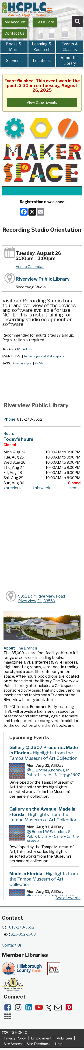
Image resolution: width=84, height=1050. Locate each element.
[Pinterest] (70, 1008)
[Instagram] (19, 1008)
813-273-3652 (21, 927)
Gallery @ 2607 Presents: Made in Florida (43, 753)
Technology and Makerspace (44, 356)
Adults (27, 349)
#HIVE (39, 363)
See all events (68, 898)
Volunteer (64, 1038)
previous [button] (13, 488)
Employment (41, 1038)
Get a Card (45, 22)
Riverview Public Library (43, 279)
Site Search (13, 1044)
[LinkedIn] (30, 1008)
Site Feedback (38, 1044)
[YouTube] (40, 1008)
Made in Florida (43, 879)
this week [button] (41, 488)
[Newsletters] (59, 1008)
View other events (42, 102)
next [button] (73, 488)
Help (58, 1044)
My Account (15, 22)
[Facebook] (9, 1008)
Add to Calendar (30, 266)
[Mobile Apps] (9, 1018)
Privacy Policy (15, 1038)
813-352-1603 (23, 934)
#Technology (22, 363)
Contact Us (14, 33)
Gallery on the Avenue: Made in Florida (43, 814)
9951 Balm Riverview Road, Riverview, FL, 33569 (42, 598)
